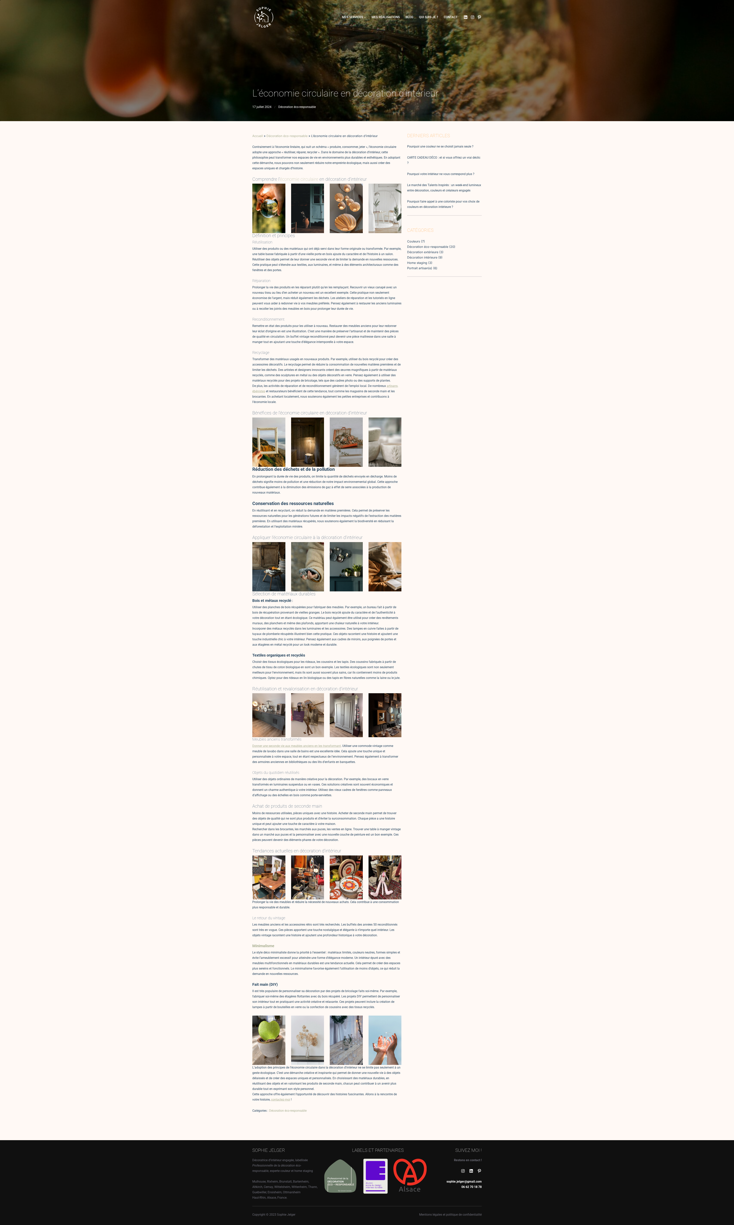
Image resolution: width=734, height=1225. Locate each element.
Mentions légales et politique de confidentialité (450, 1214)
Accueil (257, 136)
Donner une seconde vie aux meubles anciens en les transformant (296, 746)
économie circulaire (299, 179)
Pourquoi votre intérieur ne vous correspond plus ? (440, 174)
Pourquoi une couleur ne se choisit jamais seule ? (440, 146)
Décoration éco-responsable (297, 107)
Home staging (417, 263)
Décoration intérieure (422, 257)
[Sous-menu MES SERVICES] (365, 17)
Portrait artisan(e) (419, 268)
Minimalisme (263, 946)
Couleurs (413, 241)
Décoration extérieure (422, 252)
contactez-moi (280, 1099)
